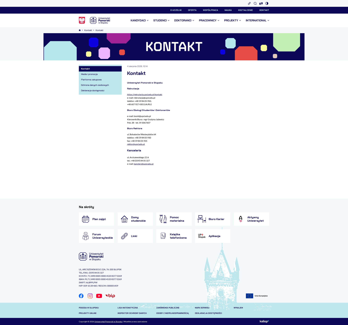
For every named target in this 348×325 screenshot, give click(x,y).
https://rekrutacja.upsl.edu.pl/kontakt (144, 94)
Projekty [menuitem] (231, 20)
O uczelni (175, 10)
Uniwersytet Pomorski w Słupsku (108, 321)
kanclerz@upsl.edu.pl (143, 163)
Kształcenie (245, 10)
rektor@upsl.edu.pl (136, 144)
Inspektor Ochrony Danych (132, 313)
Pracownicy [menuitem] (208, 20)
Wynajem (238, 308)
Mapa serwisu (202, 308)
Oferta (192, 10)
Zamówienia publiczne (167, 308)
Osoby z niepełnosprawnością (172, 313)
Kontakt (264, 10)
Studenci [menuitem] (160, 20)
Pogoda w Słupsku (89, 308)
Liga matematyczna (128, 308)
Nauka (228, 10)
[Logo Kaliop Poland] (264, 321)
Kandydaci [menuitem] (138, 20)
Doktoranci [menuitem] (182, 20)
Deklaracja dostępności (208, 313)
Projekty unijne (88, 313)
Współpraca (210, 10)
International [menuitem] (256, 20)
